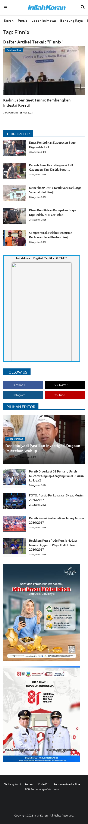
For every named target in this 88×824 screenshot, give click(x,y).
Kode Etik (44, 784)
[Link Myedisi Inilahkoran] (17, 316)
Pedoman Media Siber (67, 784)
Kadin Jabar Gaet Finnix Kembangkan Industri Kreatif (37, 102)
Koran (8, 20)
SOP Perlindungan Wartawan (42, 789)
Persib (23, 20)
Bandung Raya (71, 20)
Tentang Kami (12, 784)
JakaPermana (10, 112)
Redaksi (29, 784)
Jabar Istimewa (44, 20)
